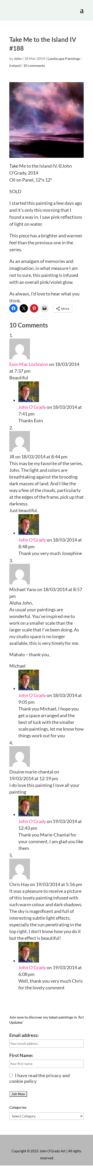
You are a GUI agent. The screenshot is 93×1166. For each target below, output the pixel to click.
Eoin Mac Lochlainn (28, 364)
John (18, 58)
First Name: (21, 1055)
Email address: (24, 1035)
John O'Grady (32, 407)
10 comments (34, 65)
